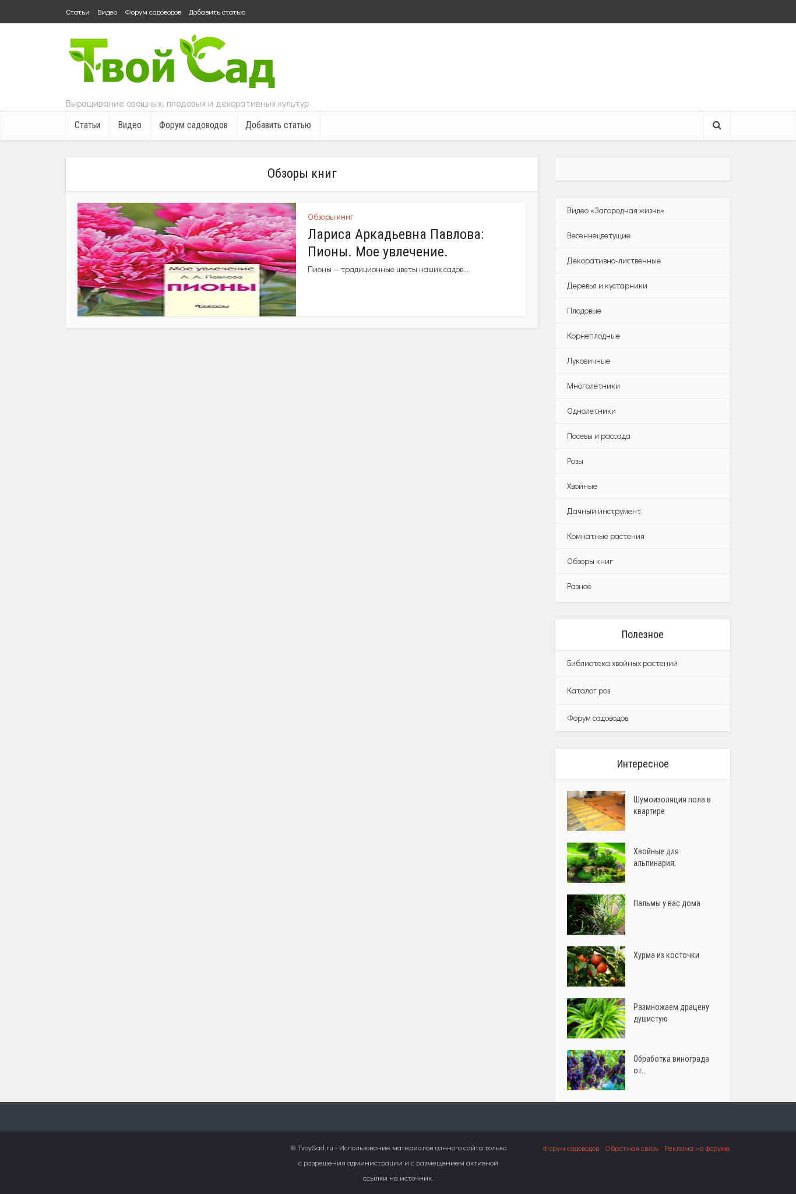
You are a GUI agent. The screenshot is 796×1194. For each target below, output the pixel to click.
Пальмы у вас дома (666, 903)
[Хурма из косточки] (600, 966)
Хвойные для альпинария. (656, 857)
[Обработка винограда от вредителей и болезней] (600, 1070)
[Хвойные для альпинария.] (600, 863)
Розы (575, 460)
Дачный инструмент (604, 510)
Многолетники (593, 385)
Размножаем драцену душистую (671, 1012)
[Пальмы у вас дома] (600, 914)
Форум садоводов (153, 11)
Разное (579, 585)
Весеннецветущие (599, 235)
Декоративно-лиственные (614, 260)
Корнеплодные (593, 335)
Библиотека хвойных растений (622, 662)
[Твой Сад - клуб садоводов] (173, 62)
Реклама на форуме (697, 1148)
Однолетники (591, 410)
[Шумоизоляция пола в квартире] (600, 811)
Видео (107, 11)
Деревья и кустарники (607, 285)
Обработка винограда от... (671, 1064)
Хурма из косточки (666, 955)
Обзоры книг (331, 216)
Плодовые (584, 310)
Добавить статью (217, 11)
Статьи (78, 11)
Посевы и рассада (599, 435)
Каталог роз (588, 690)
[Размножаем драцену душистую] (600, 1018)
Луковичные (588, 360)
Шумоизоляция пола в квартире (672, 805)
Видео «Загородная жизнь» (615, 210)
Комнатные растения (605, 535)
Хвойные (582, 485)
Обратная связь (631, 1148)
